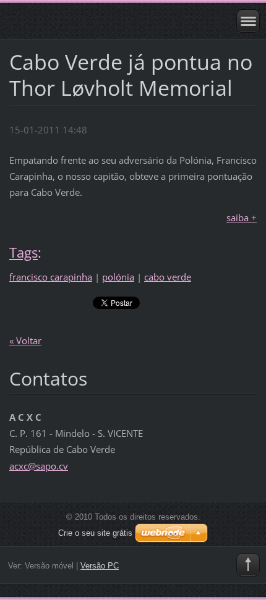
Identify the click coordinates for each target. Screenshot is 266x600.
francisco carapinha (50, 277)
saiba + (241, 217)
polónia (118, 277)
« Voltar (25, 340)
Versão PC (99, 565)
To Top (248, 565)
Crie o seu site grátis (95, 533)
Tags (23, 252)
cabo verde (167, 277)
